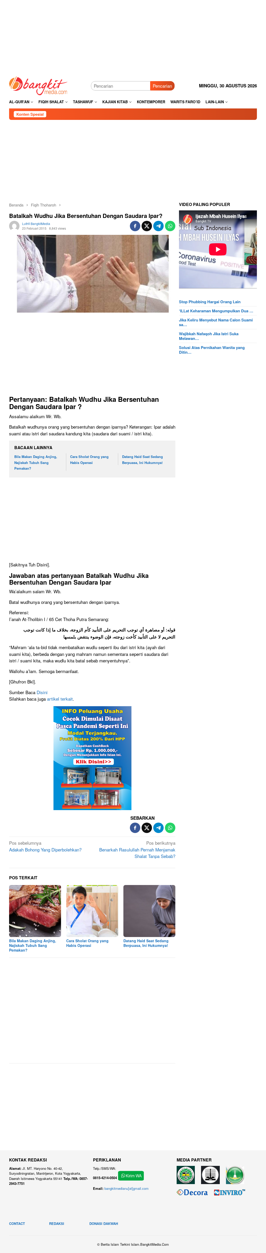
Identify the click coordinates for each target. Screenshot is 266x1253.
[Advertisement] (133, 36)
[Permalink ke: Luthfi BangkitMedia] (14, 225)
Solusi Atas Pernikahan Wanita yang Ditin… (212, 349)
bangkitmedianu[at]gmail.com (126, 1188)
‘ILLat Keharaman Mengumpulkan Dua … (216, 310)
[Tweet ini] (147, 226)
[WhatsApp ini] (170, 226)
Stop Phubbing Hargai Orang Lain (210, 301)
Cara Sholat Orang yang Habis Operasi (87, 943)
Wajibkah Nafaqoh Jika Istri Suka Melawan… (208, 336)
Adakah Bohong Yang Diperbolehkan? (45, 846)
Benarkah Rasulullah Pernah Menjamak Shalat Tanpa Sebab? (137, 849)
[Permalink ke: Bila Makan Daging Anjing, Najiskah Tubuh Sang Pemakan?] (35, 911)
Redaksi (56, 1223)
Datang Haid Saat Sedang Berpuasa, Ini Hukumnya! (146, 943)
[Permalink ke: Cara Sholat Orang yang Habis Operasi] (92, 911)
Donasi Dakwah (103, 1223)
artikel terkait (60, 698)
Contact (17, 1223)
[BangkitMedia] (38, 85)
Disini (42, 692)
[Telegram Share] (158, 226)
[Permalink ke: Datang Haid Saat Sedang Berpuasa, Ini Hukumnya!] (149, 911)
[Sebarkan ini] (135, 226)
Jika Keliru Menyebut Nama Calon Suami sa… (216, 322)
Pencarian (162, 85)
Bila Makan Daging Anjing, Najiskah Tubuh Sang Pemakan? (35, 462)
